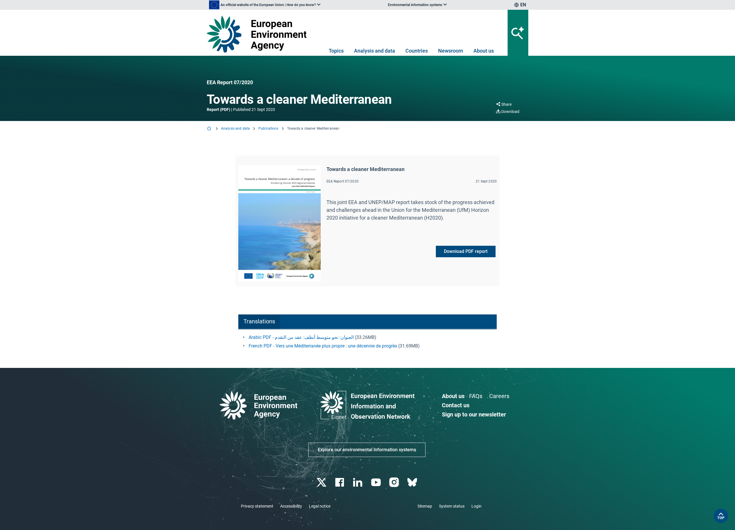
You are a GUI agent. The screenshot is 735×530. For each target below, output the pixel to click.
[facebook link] (340, 482)
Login (476, 506)
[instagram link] (394, 482)
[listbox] (265, 5)
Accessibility (291, 506)
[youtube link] (376, 482)
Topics (336, 51)
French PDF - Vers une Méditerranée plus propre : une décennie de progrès (323, 346)
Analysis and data (374, 51)
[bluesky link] (412, 482)
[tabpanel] (367, 342)
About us (483, 51)
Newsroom (450, 51)
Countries (416, 51)
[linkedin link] (358, 482)
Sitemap (424, 506)
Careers (499, 396)
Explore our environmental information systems (367, 449)
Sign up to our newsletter (474, 414)
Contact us (455, 405)
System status (452, 506)
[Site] (259, 34)
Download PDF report (466, 251)
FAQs (475, 396)
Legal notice (319, 506)
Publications (268, 128)
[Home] (209, 129)
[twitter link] (322, 482)
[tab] (259, 321)
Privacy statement (257, 506)
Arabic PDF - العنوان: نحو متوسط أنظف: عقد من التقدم (301, 337)
